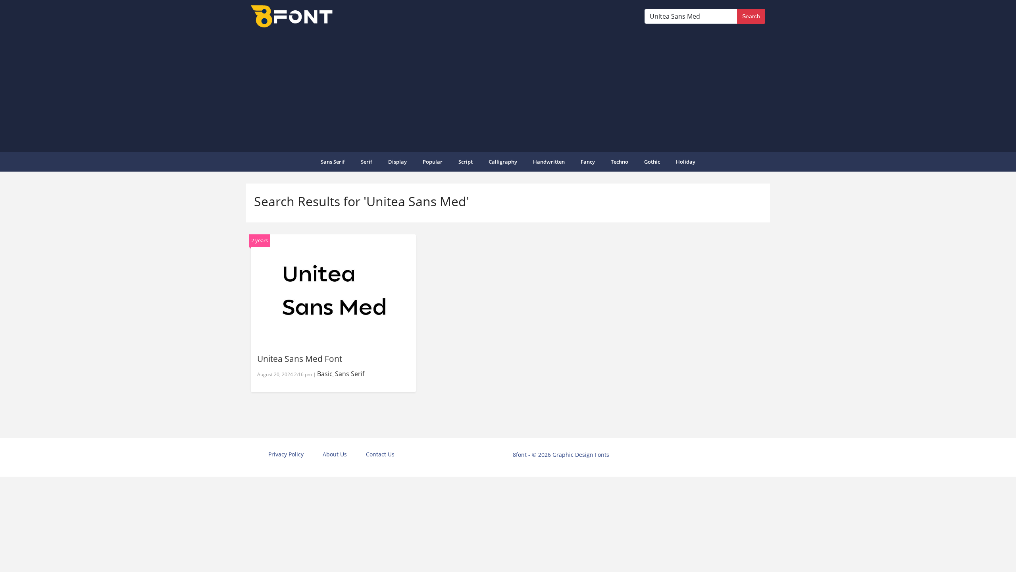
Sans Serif (333, 161)
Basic (325, 373)
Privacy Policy (286, 454)
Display (397, 161)
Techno (619, 161)
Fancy (588, 161)
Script (465, 161)
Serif (366, 161)
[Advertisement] (508, 89)
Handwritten (549, 161)
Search (751, 16)
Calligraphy (503, 161)
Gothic (652, 161)
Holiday (685, 161)
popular (433, 161)
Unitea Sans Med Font (299, 358)
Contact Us (380, 454)
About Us (335, 454)
